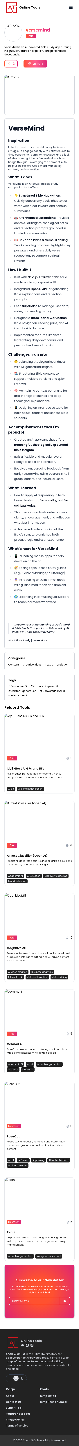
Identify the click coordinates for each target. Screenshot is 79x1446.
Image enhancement (49, 1256)
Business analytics (42, 972)
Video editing (59, 977)
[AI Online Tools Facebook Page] (27, 1345)
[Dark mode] (22, 1378)
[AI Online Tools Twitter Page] (32, 1345)
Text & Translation (57, 664)
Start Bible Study (19, 640)
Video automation (37, 977)
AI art (11, 788)
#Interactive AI (18, 695)
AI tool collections (59, 1160)
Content (13, 664)
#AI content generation (45, 686)
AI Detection (33, 875)
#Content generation (22, 691)
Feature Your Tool (18, 1414)
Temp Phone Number (53, 1402)
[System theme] (16, 1378)
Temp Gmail (48, 1396)
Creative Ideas (32, 664)
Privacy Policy (15, 1420)
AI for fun (13, 1069)
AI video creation (17, 972)
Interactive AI (15, 977)
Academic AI (15, 875)
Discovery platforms (56, 875)
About (10, 1396)
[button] (39, 753)
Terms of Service (17, 1425)
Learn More (40, 640)
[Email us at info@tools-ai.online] (22, 1345)
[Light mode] (10, 1378)
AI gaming (38, 1160)
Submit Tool (14, 1408)
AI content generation (30, 788)
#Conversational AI (52, 691)
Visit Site (38, 64)
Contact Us (13, 1402)
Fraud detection (17, 881)
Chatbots (27, 1069)
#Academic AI (17, 686)
